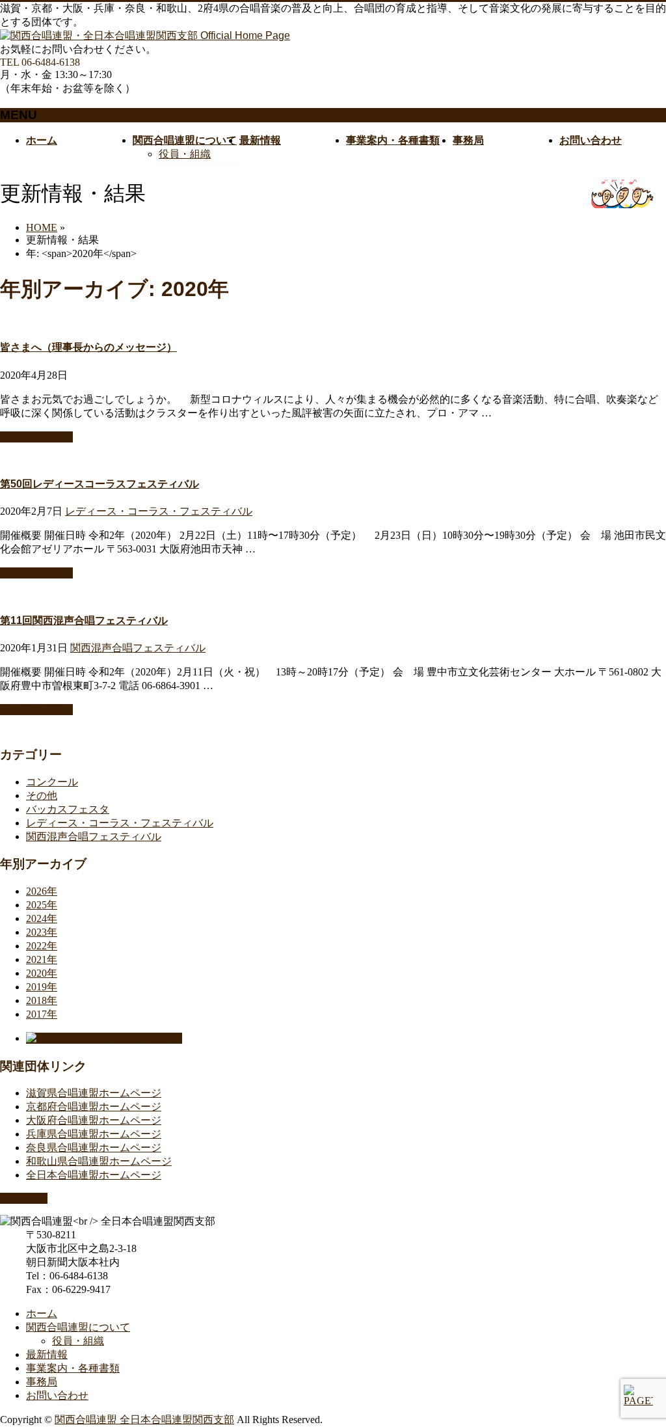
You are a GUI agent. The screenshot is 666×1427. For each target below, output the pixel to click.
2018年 (41, 1000)
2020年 (41, 973)
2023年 (41, 932)
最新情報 (47, 1354)
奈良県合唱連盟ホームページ (93, 1147)
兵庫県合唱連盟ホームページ (93, 1133)
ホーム (41, 1313)
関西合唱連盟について (78, 1327)
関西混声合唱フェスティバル (138, 647)
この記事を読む (36, 436)
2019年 (41, 986)
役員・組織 (185, 153)
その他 (41, 795)
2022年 (41, 945)
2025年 (41, 904)
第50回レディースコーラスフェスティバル (99, 483)
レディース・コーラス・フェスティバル (158, 511)
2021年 (41, 959)
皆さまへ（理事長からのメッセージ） (88, 347)
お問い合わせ (57, 1395)
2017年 (41, 1014)
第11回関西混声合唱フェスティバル (84, 620)
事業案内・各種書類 (73, 1368)
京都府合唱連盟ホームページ (93, 1106)
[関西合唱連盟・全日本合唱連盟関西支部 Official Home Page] (145, 35)
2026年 (41, 891)
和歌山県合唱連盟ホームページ (99, 1161)
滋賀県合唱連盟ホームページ (93, 1092)
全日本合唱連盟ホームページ (93, 1174)
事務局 (41, 1381)
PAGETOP (23, 1198)
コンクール (52, 781)
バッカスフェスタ (67, 809)
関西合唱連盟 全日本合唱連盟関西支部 (144, 1419)
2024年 (41, 918)
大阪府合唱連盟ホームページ (93, 1120)
